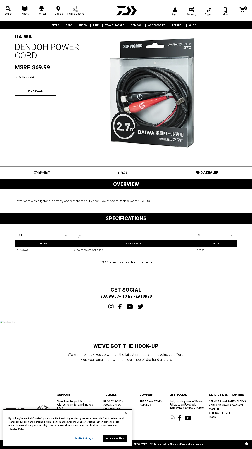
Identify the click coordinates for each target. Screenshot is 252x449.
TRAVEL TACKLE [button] (114, 25)
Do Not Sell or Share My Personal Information (178, 444)
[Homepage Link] (126, 11)
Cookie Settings (83, 438)
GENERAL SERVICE (220, 413)
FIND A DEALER (35, 90)
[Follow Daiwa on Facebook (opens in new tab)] (179, 418)
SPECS (123, 172)
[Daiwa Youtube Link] (130, 306)
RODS (69, 25)
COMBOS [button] (136, 25)
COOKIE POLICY (112, 405)
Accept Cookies (114, 438)
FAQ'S (212, 416)
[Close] (126, 413)
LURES (83, 25)
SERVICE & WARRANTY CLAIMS (227, 401)
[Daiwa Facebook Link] (120, 306)
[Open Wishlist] (246, 443)
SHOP (192, 25)
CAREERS (145, 405)
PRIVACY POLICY (113, 401)
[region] (67, 427)
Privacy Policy (143, 444)
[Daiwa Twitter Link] (140, 306)
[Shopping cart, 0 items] (242, 10)
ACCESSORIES (156, 25)
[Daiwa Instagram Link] (111, 306)
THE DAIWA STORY (151, 401)
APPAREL (177, 25)
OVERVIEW (42, 172)
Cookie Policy (17, 429)
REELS (55, 25)
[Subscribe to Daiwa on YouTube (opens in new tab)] (188, 418)
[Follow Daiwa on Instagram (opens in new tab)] (172, 418)
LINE (96, 25)
